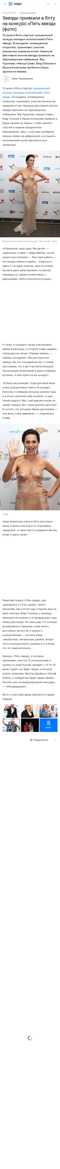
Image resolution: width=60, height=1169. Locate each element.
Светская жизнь (28, 12)
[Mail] (10, 4)
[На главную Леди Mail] (17, 4)
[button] (30, 194)
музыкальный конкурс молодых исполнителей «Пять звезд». (26, 92)
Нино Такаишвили (22, 78)
